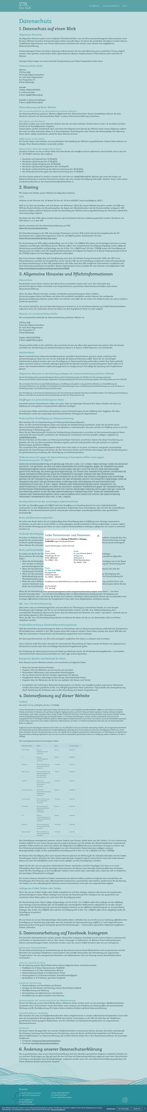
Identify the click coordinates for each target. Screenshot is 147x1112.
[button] (98, 536)
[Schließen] (144, 1108)
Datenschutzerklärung (58, 1110)
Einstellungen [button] (111, 1109)
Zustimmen (136, 1109)
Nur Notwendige (124, 1109)
